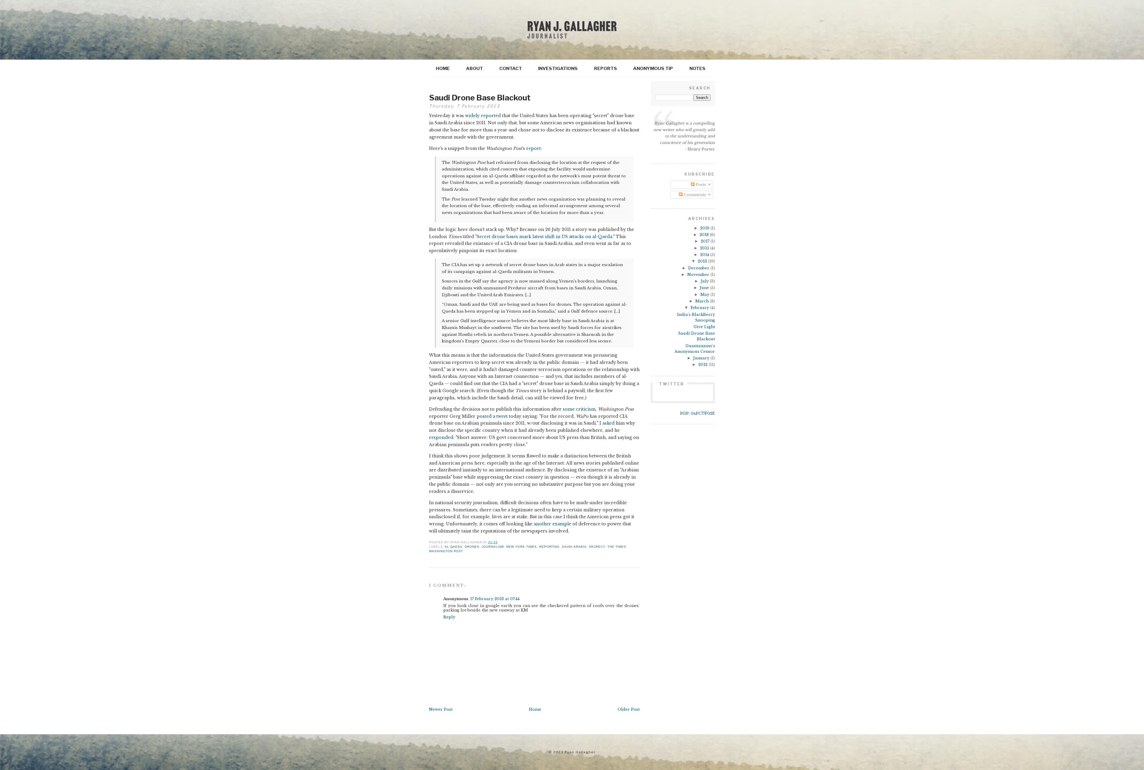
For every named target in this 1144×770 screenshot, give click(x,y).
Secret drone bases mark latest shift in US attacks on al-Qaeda (544, 236)
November (699, 274)
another (542, 524)
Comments (694, 194)
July (705, 281)
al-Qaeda (454, 546)
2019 (705, 228)
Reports (605, 68)
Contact (510, 68)
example (561, 524)
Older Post (629, 709)
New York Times (521, 546)
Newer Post (441, 709)
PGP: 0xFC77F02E (697, 413)
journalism (493, 546)
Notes (697, 68)
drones (472, 546)
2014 (705, 254)
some (569, 409)
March (702, 301)
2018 (705, 234)
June (705, 287)
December (699, 268)
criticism (586, 409)
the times (616, 546)
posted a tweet (492, 416)
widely (472, 115)
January (702, 358)
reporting (549, 546)
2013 (703, 261)
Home (443, 68)
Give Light (704, 327)
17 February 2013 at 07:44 (495, 599)
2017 (706, 241)
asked (608, 423)
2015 (705, 248)
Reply (449, 617)
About (474, 68)
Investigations (558, 68)
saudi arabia (574, 546)
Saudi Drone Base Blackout (480, 97)
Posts (700, 184)
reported (491, 115)
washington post (446, 551)
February (700, 307)
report (533, 148)
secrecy (597, 546)
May (705, 294)
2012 (703, 364)
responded (441, 437)
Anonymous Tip (653, 68)
